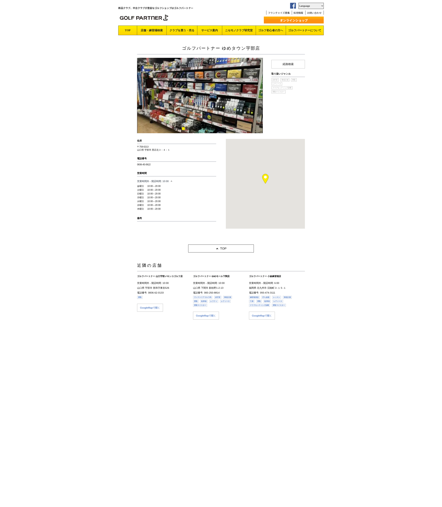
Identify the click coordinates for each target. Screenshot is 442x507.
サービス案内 (209, 30)
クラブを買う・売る (182, 30)
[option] (200, 105)
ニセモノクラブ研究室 (239, 30)
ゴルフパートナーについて (304, 30)
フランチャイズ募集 (279, 12)
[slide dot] (175, 128)
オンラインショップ (294, 20)
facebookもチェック (293, 6)
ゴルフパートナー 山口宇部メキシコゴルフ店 (160, 276)
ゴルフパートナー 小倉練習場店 (265, 276)
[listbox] (200, 105)
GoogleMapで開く (150, 307)
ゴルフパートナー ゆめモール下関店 (211, 276)
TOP (128, 30)
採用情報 (298, 12)
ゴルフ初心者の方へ (270, 30)
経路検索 (288, 64)
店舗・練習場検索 (152, 30)
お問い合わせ (314, 12)
